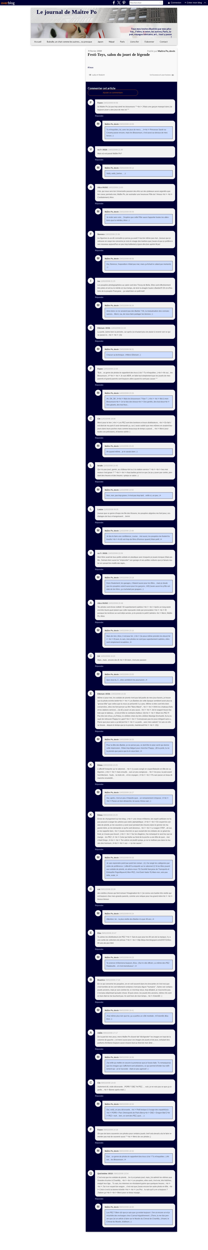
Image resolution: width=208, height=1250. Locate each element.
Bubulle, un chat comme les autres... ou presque (69, 41)
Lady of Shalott (98, 75)
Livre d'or (134, 41)
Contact (164, 41)
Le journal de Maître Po (67, 12)
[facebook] (114, 2)
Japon (100, 41)
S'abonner (149, 41)
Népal (111, 41)
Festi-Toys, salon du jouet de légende (119, 54)
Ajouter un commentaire (113, 93)
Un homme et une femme (160, 75)
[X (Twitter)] (119, 2)
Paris (122, 41)
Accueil (37, 41)
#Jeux (90, 67)
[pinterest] (124, 2)
